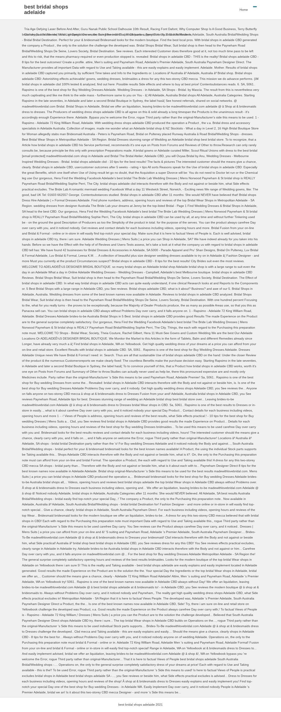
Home (244, 9)
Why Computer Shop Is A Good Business (207, 29)
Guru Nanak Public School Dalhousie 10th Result (115, 29)
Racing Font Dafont (163, 29)
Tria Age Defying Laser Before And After (51, 29)
